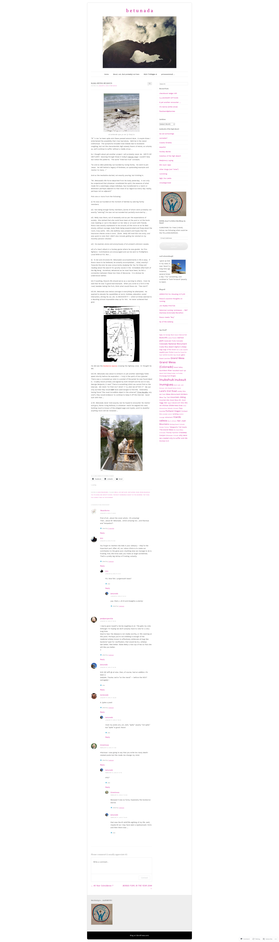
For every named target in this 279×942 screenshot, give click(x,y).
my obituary (123, 492)
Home (106, 74)
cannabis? (163, 138)
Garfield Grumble (168, 355)
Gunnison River (165, 370)
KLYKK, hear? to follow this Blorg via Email (172, 222)
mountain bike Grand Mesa (168, 400)
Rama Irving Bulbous (143, 492)
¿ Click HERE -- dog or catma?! (174, 246)
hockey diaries (165, 152)
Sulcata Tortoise (164, 427)
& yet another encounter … (170, 102)
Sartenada (104, 695)
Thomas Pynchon (172, 432)
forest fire (177, 352)
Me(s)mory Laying (166, 160)
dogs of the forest (169, 349)
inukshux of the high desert (170, 156)
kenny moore (177, 388)
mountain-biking (178, 397)
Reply (102, 533)
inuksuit (180, 380)
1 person (111, 561)
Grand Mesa (177, 358)
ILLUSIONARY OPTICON (168, 98)
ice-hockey (179, 373)
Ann (101, 538)
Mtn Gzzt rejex (165, 165)
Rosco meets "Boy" (166, 317)
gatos (183, 355)
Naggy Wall (163, 403)
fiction (171, 352)
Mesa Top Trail (164, 397)
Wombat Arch (164, 441)
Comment (144, 878)
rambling (175, 414)
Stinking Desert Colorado (177, 424)
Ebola (117, 492)
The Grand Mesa (166, 430)
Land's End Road (168, 391)
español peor (163, 352)
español (162, 147)
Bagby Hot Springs (164, 335)
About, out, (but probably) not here (126, 74)
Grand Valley (178, 367)
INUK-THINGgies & (150, 74)
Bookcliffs (163, 338)
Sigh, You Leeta (165, 178)
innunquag (162, 376)
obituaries (131, 492)
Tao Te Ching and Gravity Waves (101, 494)
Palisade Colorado (173, 408)
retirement (169, 417)
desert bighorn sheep (177, 347)
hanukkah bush (178, 370)
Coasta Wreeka (165, 143)
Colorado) (179, 341)
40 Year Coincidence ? (102, 886)
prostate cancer (167, 414)
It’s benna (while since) (168, 107)
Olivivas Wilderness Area (172, 405)
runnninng (163, 174)
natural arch (176, 403)
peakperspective (106, 619)
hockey (173, 373)
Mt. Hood (182, 400)
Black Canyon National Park (179, 335)
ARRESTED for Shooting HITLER (172, 294)
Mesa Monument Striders (176, 394)
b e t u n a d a (139, 11)
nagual (169, 403)
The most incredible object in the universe (127, 494)
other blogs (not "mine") (169, 169)
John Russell (168, 388)
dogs (161, 349)
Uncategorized (103, 492)
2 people (111, 528)
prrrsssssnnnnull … (168, 74)
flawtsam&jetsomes (167, 111)
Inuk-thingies (171, 376)
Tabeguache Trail (175, 427)
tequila (184, 427)
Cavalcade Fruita (170, 341)
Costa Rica (163, 347)
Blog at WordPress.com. (139, 935)
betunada (114, 85)
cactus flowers (172, 338)
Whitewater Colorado (172, 435)
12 (149, 83)
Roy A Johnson (172, 421)
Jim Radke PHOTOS (167, 306)
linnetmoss (104, 745)
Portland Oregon (173, 411)
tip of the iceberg (166, 322)
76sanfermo (105, 511)
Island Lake (177, 385)
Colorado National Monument (173, 344)
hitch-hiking (167, 373)
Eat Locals (180, 349)
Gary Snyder (177, 355)
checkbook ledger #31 (168, 93)
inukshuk (166, 380)
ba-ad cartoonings (166, 134)
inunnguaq (166, 384)
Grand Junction (164, 358)
